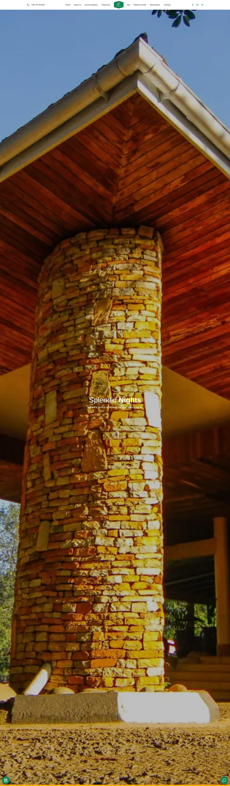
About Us (77, 5)
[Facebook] (193, 5)
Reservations (155, 5)
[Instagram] (197, 5)
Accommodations (91, 5)
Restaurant (106, 5)
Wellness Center (140, 5)
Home (68, 5)
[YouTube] (202, 5)
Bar (128, 5)
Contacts (167, 5)
